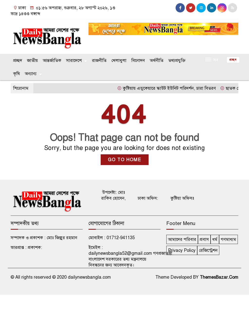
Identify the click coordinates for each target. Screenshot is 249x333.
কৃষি (16, 73)
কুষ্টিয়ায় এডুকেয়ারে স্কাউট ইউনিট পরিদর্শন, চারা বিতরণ (165, 88)
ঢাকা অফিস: (148, 198)
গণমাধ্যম (228, 239)
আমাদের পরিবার (182, 239)
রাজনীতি (99, 60)
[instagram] (201, 7)
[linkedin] (211, 7)
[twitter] (190, 7)
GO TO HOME (124, 159)
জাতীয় (32, 60)
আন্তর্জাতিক (52, 60)
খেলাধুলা (118, 60)
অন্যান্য (30, 73)
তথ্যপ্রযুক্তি (177, 60)
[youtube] (222, 7)
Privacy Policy (182, 250)
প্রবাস (204, 239)
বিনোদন (138, 60)
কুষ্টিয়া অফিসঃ (182, 198)
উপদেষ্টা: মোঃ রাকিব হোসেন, (113, 195)
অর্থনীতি (156, 60)
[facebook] (180, 7)
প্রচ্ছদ (17, 60)
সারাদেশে (74, 60)
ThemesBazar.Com (219, 277)
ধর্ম (214, 239)
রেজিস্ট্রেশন (208, 250)
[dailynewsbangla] (47, 35)
